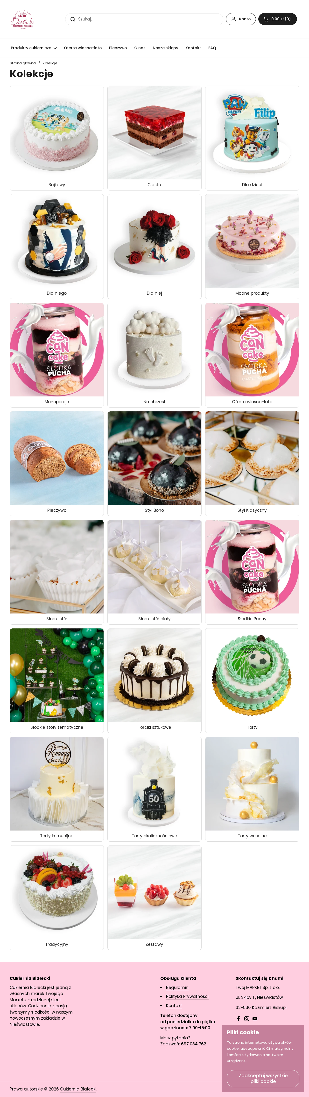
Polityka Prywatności (187, 996)
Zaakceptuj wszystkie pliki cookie (263, 1078)
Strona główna (23, 63)
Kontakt (174, 1005)
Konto (245, 19)
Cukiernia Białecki (78, 1089)
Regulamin (177, 987)
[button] (277, 19)
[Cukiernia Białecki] (23, 19)
